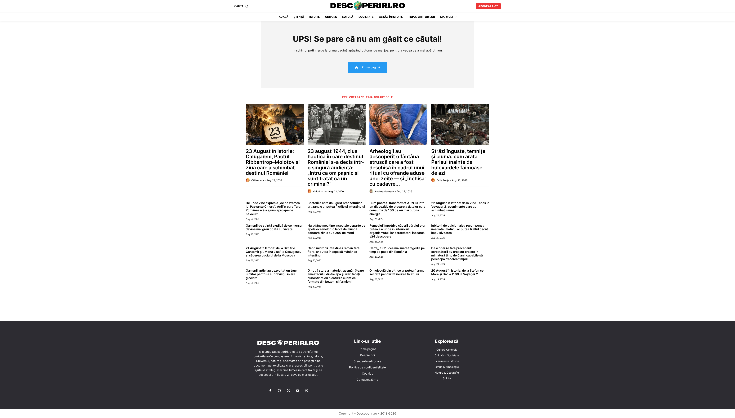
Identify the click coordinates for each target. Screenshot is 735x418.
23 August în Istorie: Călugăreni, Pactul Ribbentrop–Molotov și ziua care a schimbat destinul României (273, 162)
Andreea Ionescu (384, 191)
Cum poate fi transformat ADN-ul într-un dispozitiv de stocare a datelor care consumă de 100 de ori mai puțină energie (397, 208)
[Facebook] (270, 390)
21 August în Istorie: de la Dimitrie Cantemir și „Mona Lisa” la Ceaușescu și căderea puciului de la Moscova (273, 251)
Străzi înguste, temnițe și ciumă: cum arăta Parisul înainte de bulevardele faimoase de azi (458, 162)
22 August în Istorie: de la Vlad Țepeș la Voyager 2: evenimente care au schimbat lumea (460, 206)
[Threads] (306, 390)
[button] (242, 6)
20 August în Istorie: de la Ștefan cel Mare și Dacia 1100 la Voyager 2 (457, 272)
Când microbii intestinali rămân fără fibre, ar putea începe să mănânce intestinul (333, 251)
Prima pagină (367, 349)
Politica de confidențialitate (367, 367)
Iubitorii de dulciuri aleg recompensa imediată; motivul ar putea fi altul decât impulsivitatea (459, 229)
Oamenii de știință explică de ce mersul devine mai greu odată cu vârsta (274, 227)
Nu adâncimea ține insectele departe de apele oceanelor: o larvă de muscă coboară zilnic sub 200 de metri (336, 229)
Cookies (367, 373)
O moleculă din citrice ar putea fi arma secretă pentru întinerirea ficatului (396, 272)
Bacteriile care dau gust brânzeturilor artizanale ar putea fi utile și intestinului (336, 204)
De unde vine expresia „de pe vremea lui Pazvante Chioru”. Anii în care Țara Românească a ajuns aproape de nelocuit (273, 208)
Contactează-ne (367, 379)
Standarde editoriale (367, 361)
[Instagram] (279, 390)
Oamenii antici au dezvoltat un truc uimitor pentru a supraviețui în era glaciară (271, 274)
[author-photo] (248, 180)
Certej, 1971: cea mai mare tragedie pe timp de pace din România (397, 250)
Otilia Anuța (257, 180)
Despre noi (367, 355)
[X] (288, 390)
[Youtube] (297, 390)
